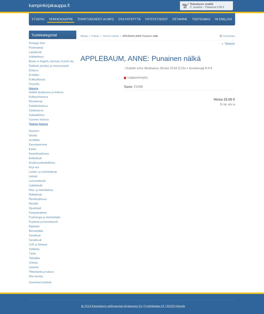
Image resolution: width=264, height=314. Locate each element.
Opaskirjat (35, 208)
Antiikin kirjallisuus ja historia (46, 92)
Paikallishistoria (38, 106)
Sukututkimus (37, 115)
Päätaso (84, 35)
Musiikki (33, 203)
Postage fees (37, 43)
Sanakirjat (35, 235)
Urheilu (33, 262)
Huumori (34, 131)
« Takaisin (228, 43)
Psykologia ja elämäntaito (44, 217)
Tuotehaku (228, 35)
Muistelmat (35, 101)
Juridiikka (34, 140)
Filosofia (34, 84)
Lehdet (33, 176)
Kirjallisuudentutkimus (42, 162)
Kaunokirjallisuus (39, 153)
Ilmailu (33, 135)
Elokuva (33, 70)
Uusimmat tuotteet (40, 282)
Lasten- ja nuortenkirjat (43, 172)
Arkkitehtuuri (36, 56)
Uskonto (34, 267)
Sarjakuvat (35, 240)
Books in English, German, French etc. (51, 61)
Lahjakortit (35, 52)
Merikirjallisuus (38, 199)
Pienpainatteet (38, 212)
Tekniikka (34, 258)
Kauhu (32, 149)
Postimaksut (36, 47)
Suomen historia (39, 119)
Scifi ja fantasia (38, 244)
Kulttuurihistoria (38, 97)
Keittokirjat (35, 158)
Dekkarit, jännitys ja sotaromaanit (49, 66)
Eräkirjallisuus (37, 79)
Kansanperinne (38, 144)
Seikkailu (34, 249)
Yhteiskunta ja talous (41, 272)
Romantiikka (36, 231)
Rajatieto (34, 226)
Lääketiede (35, 185)
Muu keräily (36, 276)
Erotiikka (34, 75)
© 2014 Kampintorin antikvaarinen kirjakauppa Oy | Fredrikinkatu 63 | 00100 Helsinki (133, 306)
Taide (32, 253)
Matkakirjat (35, 194)
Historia (95, 35)
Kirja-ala (34, 167)
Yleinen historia (111, 35)
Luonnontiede (37, 181)
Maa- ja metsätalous (41, 190)
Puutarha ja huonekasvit (43, 222)
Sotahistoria (36, 110)
